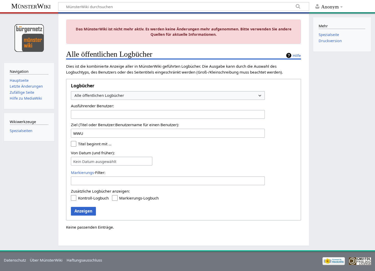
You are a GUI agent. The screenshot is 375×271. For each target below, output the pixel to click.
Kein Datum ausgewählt (94, 161)
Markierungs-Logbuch (139, 198)
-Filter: (88, 172)
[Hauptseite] (29, 37)
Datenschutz (15, 260)
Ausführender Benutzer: (92, 105)
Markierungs (82, 172)
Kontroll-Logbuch (93, 198)
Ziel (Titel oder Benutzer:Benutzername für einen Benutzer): (125, 124)
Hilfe (297, 55)
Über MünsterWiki (46, 260)
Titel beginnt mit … (94, 143)
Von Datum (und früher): (93, 152)
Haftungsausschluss (84, 260)
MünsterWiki (31, 6)
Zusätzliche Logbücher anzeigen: (100, 191)
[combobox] (168, 95)
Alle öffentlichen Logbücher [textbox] (99, 95)
